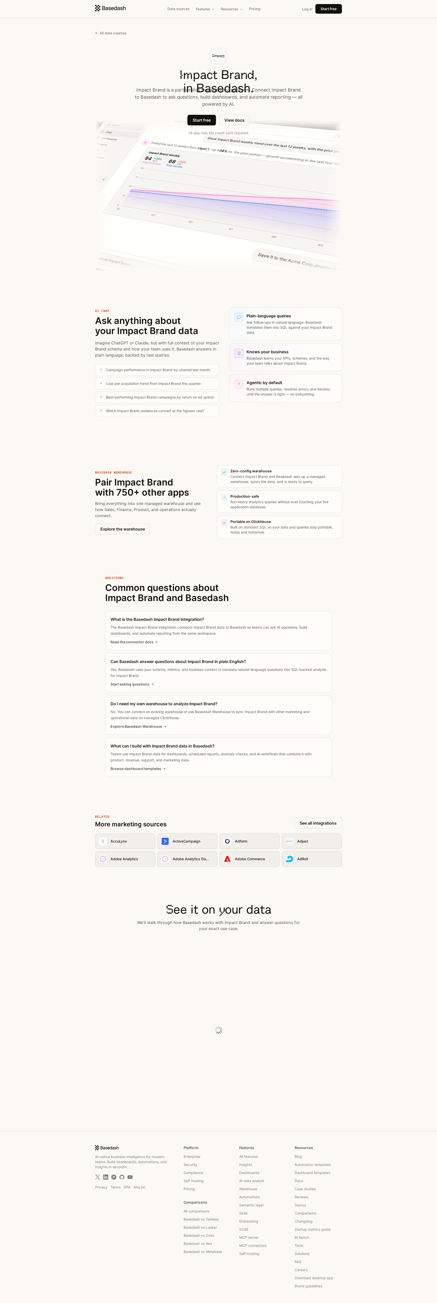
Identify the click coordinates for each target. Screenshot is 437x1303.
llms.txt (139, 1187)
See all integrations (318, 823)
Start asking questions (130, 684)
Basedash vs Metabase (203, 1251)
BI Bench (302, 1237)
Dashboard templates (312, 1173)
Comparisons (305, 1213)
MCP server (248, 1237)
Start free (329, 9)
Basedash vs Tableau (201, 1219)
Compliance (193, 1173)
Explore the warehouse (122, 529)
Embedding (248, 1221)
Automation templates (313, 1164)
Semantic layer (251, 1205)
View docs (234, 120)
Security (190, 1164)
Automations (249, 1197)
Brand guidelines (308, 1286)
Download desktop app (314, 1278)
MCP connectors (253, 1245)
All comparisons (196, 1211)
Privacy (101, 1187)
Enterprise (192, 1156)
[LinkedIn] (105, 1177)
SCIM (243, 1229)
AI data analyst (251, 1181)
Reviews (301, 1197)
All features (248, 1156)
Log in (307, 9)
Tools (299, 1245)
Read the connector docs (132, 642)
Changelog (304, 1221)
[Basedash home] (110, 8)
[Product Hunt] (113, 1177)
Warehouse (248, 1189)
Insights (245, 1164)
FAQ (298, 1262)
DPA (127, 1187)
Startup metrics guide (313, 1229)
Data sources (178, 9)
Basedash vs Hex (198, 1243)
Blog (298, 1156)
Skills (243, 1213)
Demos (300, 1205)
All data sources (113, 33)
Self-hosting (194, 1181)
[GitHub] (121, 1177)
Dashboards (249, 1173)
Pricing (254, 9)
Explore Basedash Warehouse (136, 726)
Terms (116, 1187)
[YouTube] (130, 1177)
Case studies (305, 1189)
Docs (299, 1181)
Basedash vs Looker (200, 1227)
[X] (97, 1177)
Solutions (302, 1253)
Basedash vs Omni (199, 1235)
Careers (301, 1270)
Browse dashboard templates (136, 768)
